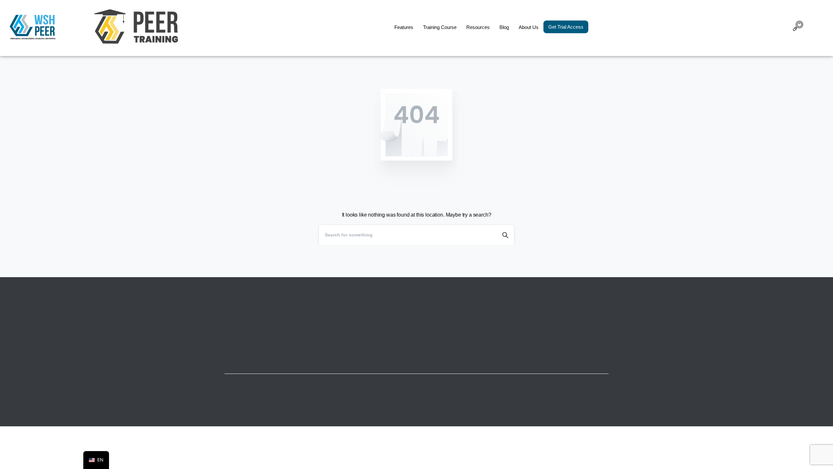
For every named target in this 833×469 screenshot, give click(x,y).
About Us (529, 27)
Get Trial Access (565, 27)
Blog (504, 27)
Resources (478, 27)
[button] (798, 27)
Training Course (440, 27)
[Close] (482, 462)
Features (403, 27)
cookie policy (461, 462)
